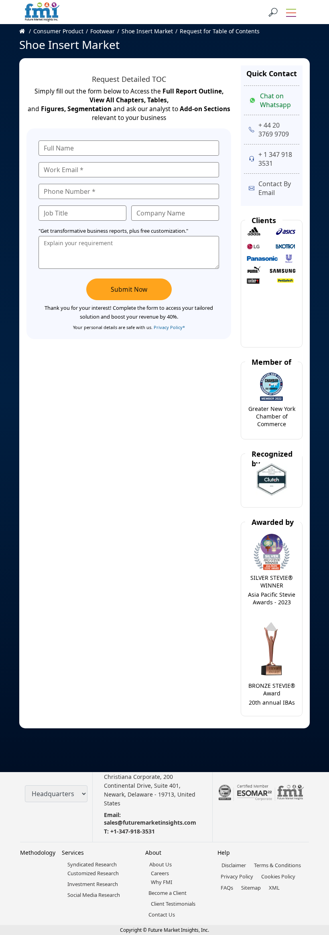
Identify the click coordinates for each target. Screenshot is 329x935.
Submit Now (129, 289)
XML (274, 887)
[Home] (26, 31)
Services (73, 852)
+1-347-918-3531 (132, 831)
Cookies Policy (278, 876)
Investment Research (92, 884)
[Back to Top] (309, 867)
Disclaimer (233, 865)
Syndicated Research (92, 864)
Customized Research (93, 873)
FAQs (227, 887)
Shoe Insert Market (147, 31)
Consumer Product (58, 31)
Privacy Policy (237, 876)
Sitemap (251, 887)
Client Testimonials (173, 903)
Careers (160, 873)
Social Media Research (93, 894)
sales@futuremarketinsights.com (150, 822)
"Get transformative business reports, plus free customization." (113, 230)
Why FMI (161, 882)
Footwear (102, 31)
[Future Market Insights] (42, 12)
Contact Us (161, 914)
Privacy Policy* (169, 327)
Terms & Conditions (277, 865)
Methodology (37, 852)
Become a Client (167, 892)
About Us (160, 864)
